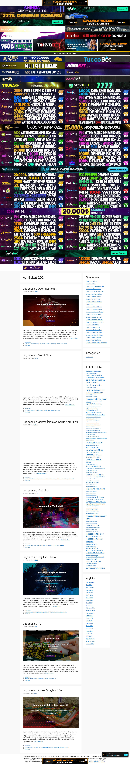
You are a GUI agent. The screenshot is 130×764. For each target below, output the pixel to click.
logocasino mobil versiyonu (91, 491)
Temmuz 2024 (90, 610)
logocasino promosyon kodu (96, 517)
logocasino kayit (100, 476)
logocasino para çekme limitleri (92, 507)
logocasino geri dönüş (90, 440)
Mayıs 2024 (89, 615)
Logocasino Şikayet (93, 561)
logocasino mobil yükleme (91, 493)
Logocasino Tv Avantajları (93, 330)
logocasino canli (92, 410)
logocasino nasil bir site (95, 497)
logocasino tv (52, 678)
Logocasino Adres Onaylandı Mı (42, 690)
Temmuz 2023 (90, 641)
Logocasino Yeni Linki (36, 490)
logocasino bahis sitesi (30, 545)
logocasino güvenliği (90, 468)
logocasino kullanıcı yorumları (91, 484)
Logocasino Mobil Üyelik (93, 340)
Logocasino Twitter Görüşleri (94, 291)
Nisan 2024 (89, 618)
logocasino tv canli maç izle (47, 343)
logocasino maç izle (91, 486)
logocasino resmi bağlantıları (91, 521)
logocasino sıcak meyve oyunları (92, 531)
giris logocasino (100, 377)
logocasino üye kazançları (60, 343)
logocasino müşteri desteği (91, 495)
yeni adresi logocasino (95, 568)
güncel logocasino (92, 382)
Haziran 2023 (90, 644)
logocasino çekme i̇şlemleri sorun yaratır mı (49, 478)
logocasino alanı (89, 392)
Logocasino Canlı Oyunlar (93, 296)
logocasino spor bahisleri (93, 527)
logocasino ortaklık (89, 499)
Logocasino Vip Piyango (93, 299)
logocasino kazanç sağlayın (91, 478)
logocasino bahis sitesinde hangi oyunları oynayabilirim (94, 401)
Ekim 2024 (89, 603)
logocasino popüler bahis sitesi (92, 509)
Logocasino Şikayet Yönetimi (94, 312)
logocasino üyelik (91, 559)
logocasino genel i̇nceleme (102, 438)
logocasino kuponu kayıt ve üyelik (58, 612)
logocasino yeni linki (59, 545)
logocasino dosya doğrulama (100, 432)
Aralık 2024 (89, 598)
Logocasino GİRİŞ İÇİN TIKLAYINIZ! (65, 53)
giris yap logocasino (95, 380)
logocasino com (90, 432)
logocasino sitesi (93, 525)
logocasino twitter (92, 548)
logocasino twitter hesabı (94, 550)
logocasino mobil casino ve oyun (45, 545)
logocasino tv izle (91, 544)
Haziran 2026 (90, 582)
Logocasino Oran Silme (93, 327)
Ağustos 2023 (90, 639)
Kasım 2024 (89, 600)
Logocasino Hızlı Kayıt (92, 325)
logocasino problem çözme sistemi (92, 511)
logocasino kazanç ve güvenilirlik (92, 480)
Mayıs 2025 (89, 590)
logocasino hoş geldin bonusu (91, 472)
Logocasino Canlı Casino (93, 421)
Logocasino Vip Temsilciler (94, 301)
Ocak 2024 (89, 626)
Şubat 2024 (89, 623)
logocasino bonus (92, 408)
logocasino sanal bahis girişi (91, 523)
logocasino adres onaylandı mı (32, 747)
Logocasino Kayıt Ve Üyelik (39, 557)
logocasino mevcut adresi (31, 410)
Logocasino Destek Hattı (93, 289)
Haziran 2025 (90, 587)
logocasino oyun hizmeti (98, 499)
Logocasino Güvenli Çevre (94, 307)
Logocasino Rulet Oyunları (94, 317)
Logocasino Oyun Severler (94, 332)
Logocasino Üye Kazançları (39, 288)
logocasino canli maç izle (47, 747)
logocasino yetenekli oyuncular (92, 555)
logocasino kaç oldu (92, 482)
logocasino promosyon (92, 513)
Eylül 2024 (89, 605)
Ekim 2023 (89, 633)
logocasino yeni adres (95, 553)
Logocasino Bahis (98, 392)
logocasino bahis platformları (91, 396)
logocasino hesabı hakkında (91, 470)
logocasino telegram (95, 534)
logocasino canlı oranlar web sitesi (92, 422)
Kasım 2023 (89, 631)
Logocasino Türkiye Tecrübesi (95, 286)
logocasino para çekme (92, 505)
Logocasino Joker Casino (93, 314)
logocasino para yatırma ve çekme (95, 504)
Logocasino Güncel (94, 455)
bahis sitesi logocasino (93, 371)
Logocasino (28, 342)
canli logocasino (91, 373)
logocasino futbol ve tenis (91, 438)
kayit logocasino (29, 678)
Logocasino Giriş (91, 284)
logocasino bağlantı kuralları (94, 404)
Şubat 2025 (89, 592)
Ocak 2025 (89, 595)
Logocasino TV (32, 623)
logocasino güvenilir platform (91, 464)
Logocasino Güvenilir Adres (94, 335)
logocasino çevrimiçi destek (95, 557)
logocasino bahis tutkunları (31, 478)
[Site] (32, 92)
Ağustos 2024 (90, 608)
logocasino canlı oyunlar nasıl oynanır (93, 424)
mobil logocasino (91, 563)
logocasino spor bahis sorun (91, 529)
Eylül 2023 (89, 636)
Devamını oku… (73, 338)
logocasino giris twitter (92, 445)
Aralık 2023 (89, 628)
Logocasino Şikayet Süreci (94, 294)
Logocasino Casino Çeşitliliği (94, 322)
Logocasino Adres (91, 387)
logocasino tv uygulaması (91, 546)
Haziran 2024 (90, 613)
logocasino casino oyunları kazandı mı (93, 428)
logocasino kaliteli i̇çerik (90, 476)
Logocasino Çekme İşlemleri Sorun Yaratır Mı (50, 421)
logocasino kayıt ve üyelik (42, 612)
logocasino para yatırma (96, 501)
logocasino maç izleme (95, 489)
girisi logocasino (90, 377)
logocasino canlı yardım (90, 426)
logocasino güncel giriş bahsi (61, 747)
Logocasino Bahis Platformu (94, 319)
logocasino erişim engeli (90, 434)
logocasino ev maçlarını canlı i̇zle (92, 436)
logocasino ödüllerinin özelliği (40, 678)
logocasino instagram (30, 612)
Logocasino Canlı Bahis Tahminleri (96, 342)
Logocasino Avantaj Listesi (94, 309)
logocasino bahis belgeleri (91, 394)
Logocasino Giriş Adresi (92, 452)
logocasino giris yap (92, 447)
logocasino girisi (94, 442)
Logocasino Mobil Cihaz (37, 355)
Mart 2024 (89, 621)
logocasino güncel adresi (67, 478)
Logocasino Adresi (91, 281)
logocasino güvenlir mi (93, 466)
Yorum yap (27, 345)
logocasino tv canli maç (93, 536)
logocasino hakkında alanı (100, 468)
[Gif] (65, 127)
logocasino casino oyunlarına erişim (93, 430)
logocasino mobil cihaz (44, 410)
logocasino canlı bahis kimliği (32, 343)
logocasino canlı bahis (93, 417)
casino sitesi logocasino (94, 375)
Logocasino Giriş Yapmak (93, 337)
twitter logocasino (55, 410)
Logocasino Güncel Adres (93, 457)
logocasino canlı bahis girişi (91, 419)
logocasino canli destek (93, 412)
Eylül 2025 (89, 585)
